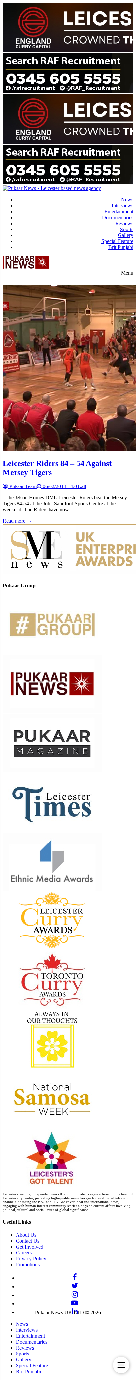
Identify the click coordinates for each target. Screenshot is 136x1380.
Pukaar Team (22, 486)
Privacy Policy (31, 1258)
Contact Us (27, 1241)
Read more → (17, 521)
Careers (24, 1252)
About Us (26, 1235)
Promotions (28, 1264)
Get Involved (29, 1247)
